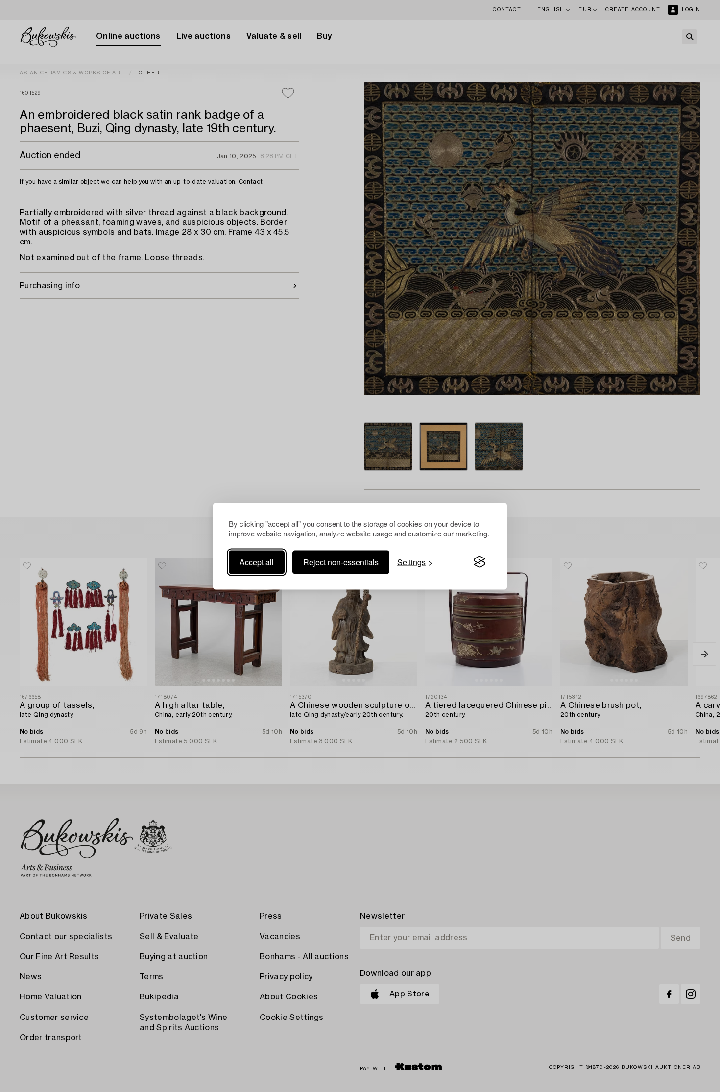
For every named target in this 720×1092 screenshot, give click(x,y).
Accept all (257, 561)
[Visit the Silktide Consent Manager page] (479, 562)
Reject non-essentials (341, 561)
